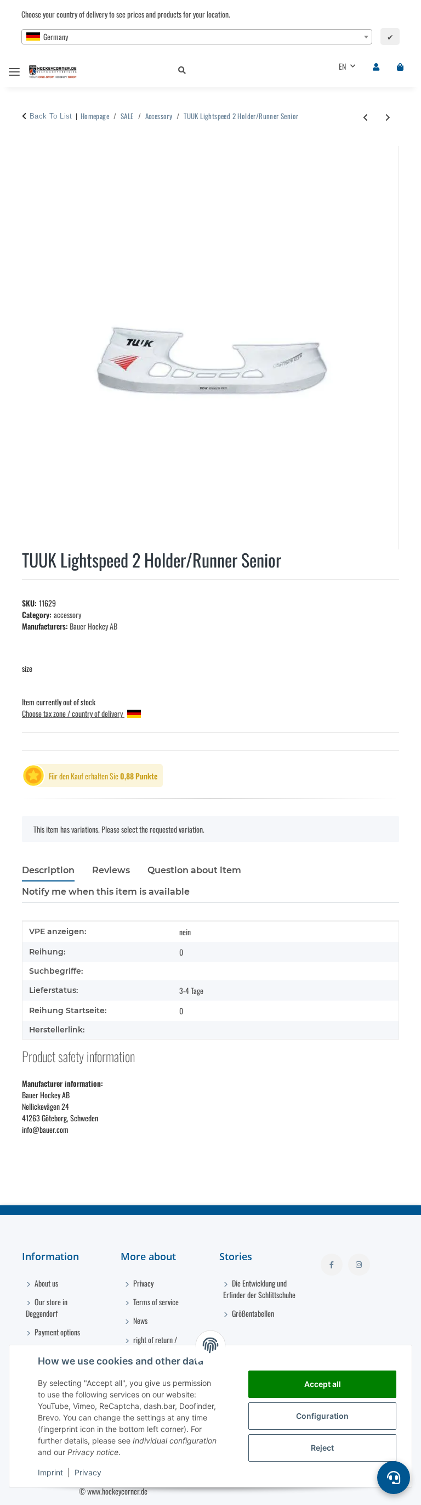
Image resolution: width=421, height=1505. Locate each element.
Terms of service (155, 1301)
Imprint (50, 1472)
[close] (390, 153)
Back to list (51, 116)
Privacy (88, 1472)
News (139, 1320)
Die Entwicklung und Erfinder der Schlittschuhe (259, 1288)
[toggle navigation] (14, 67)
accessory (67, 614)
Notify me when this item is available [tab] (106, 891)
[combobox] (196, 36)
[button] (240, 70)
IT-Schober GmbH (291, 1491)
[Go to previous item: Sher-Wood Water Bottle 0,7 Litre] (365, 116)
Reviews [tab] (111, 870)
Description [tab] (48, 870)
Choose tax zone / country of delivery (73, 713)
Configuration (322, 1415)
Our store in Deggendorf (46, 1307)
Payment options (56, 1332)
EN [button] (342, 66)
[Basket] (400, 66)
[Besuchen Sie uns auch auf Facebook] (332, 1265)
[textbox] (197, 37)
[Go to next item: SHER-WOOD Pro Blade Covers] (388, 116)
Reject (322, 1447)
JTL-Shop (364, 1491)
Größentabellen (252, 1313)
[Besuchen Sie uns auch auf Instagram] (359, 1265)
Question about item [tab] (194, 870)
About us (45, 1283)
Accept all (322, 1384)
